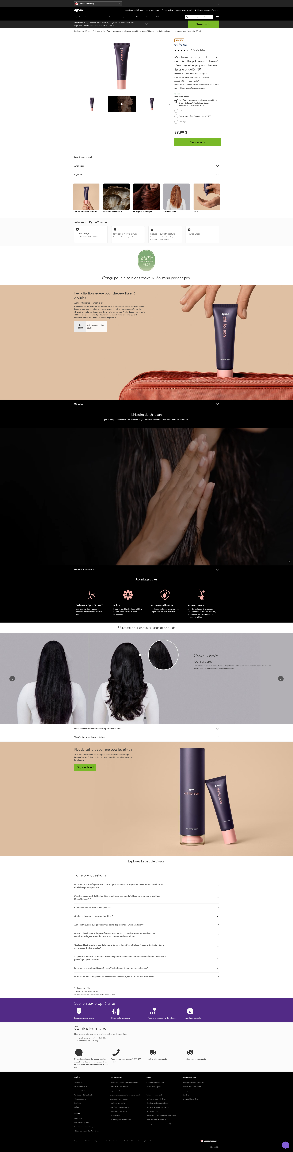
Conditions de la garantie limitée (157, 1103)
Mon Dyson (78, 1119)
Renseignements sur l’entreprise (193, 1083)
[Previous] (74, 104)
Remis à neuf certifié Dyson (134, 10)
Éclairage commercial (117, 1103)
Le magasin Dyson (189, 1091)
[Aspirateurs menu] (84, 17)
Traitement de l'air (80, 1091)
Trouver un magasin (152, 10)
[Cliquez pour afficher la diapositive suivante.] (281, 678)
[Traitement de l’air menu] (116, 17)
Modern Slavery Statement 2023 (157, 1120)
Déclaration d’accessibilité (127, 1141)
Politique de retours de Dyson (156, 1099)
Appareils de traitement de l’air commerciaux (125, 1091)
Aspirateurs (78, 17)
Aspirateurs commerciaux (119, 1099)
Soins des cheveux (92, 17)
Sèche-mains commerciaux (119, 1087)
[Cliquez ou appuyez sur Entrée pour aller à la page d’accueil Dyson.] (78, 10)
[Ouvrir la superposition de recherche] (199, 17)
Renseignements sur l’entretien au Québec (160, 1124)
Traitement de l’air (108, 17)
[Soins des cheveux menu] (100, 17)
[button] (122, 104)
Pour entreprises (167, 10)
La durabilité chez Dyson (191, 1099)
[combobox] (98, 3)
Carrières (186, 1095)
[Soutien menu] (135, 17)
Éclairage (121, 17)
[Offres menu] (162, 17)
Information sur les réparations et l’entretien (161, 1116)
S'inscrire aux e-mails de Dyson (84, 1127)
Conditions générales (112, 1141)
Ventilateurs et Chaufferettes (83, 1095)
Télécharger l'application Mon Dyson (86, 1131)
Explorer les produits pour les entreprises (124, 1083)
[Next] (169, 104)
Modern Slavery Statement (143, 1141)
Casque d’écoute (80, 1099)
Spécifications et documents (119, 1107)
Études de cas (115, 1116)
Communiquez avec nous (155, 1083)
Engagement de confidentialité (82, 1141)
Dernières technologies (145, 17)
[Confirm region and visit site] (218, 4)
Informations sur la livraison (155, 1091)
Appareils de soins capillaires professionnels (125, 1095)
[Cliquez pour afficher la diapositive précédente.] (12, 678)
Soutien (131, 17)
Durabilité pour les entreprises (120, 1120)
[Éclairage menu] (126, 17)
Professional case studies (118, 1111)
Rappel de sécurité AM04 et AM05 (157, 1107)
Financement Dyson (153, 1111)
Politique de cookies (98, 1141)
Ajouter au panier (203, 24)
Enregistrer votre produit (184, 10)
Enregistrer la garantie (81, 1123)
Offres (158, 17)
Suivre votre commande (154, 1095)
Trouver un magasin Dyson (192, 1087)
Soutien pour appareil (153, 1087)
